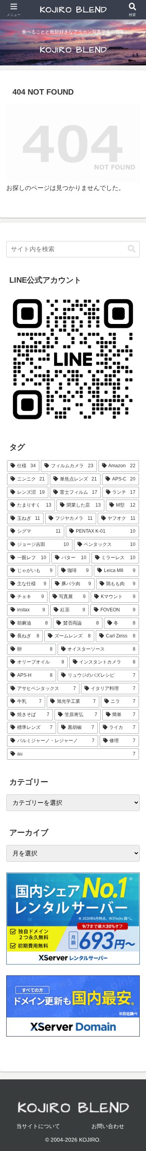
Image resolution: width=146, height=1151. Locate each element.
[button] (132, 249)
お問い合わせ (107, 1126)
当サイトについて (38, 1126)
